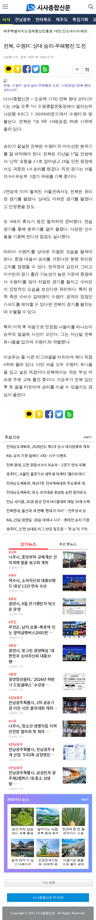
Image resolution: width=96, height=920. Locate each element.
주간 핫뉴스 (67, 544)
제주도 (62, 19)
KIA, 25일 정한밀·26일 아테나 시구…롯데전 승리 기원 (47, 520)
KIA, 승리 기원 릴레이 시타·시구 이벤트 (36, 455)
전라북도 (43, 19)
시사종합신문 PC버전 (48, 897)
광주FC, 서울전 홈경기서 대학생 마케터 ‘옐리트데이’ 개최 (49, 474)
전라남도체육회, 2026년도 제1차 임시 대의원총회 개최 (48, 446)
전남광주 (23, 19)
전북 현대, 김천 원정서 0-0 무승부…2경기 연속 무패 (46, 465)
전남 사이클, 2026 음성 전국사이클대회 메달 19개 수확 (48, 501)
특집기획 (80, 19)
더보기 (87, 437)
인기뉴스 (28, 544)
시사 (6, 19)
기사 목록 (48, 882)
